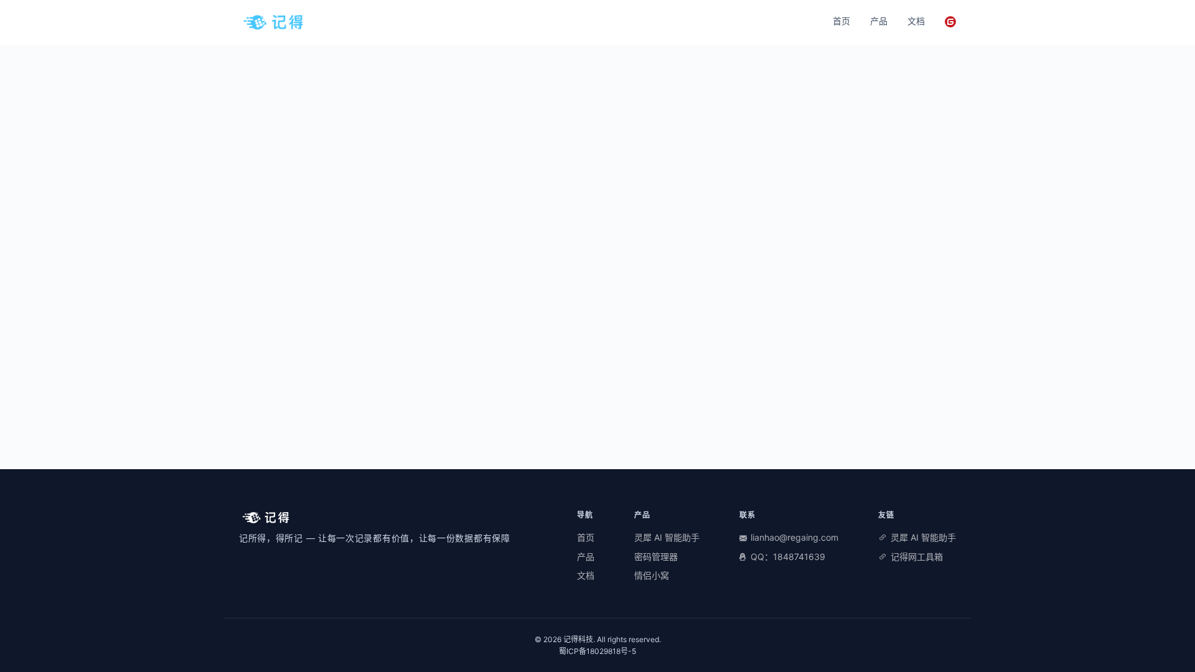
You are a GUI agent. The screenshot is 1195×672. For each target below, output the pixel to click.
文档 (916, 21)
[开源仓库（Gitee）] (950, 22)
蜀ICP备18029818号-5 (597, 651)
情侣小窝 (651, 575)
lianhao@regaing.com (794, 537)
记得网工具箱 (917, 556)
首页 (841, 21)
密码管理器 (656, 556)
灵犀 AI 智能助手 (667, 537)
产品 (879, 21)
